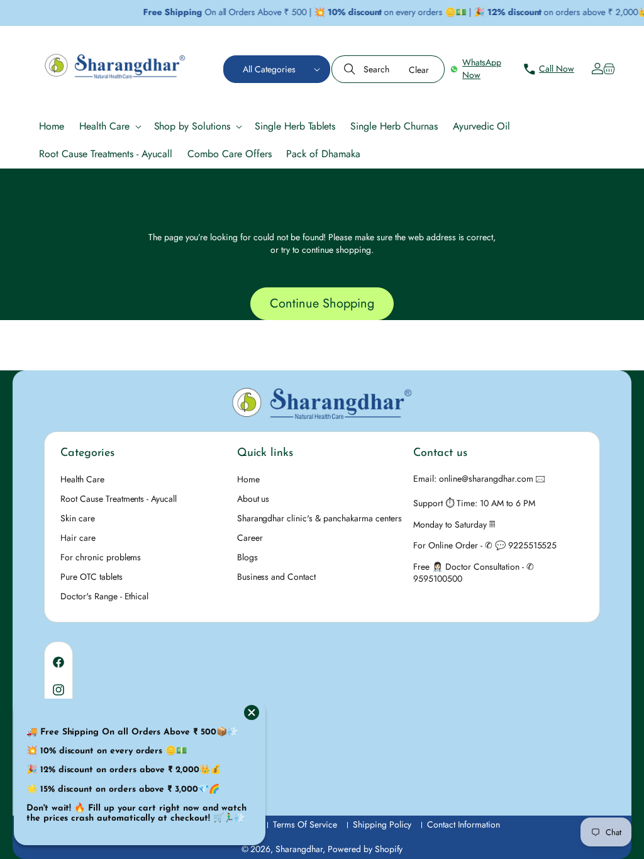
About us (253, 498)
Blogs (247, 557)
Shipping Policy (382, 825)
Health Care (82, 479)
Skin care (77, 518)
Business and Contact (276, 576)
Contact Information (463, 825)
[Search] (350, 69)
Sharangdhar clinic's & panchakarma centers (319, 518)
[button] (276, 69)
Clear (419, 70)
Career (250, 537)
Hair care (78, 537)
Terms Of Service (305, 825)
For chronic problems (100, 557)
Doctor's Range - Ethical (104, 596)
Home (248, 479)
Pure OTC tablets (91, 576)
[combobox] (388, 69)
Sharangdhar (299, 849)
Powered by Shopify (365, 849)
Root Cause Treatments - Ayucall (118, 498)
